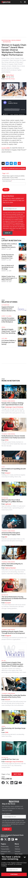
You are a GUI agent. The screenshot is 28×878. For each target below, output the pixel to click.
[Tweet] (15, 163)
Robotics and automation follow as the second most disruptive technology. (13, 539)
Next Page (17, 774)
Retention (7, 42)
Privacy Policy (18, 230)
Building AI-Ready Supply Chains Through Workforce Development (13, 632)
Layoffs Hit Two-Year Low (10, 759)
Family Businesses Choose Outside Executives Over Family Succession (8, 256)
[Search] (20, 1)
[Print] (3, 163)
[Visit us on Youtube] (20, 782)
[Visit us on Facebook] (3, 782)
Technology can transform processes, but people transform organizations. (14, 638)
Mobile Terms (6, 230)
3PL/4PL (4, 660)
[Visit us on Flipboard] (16, 782)
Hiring (3, 327)
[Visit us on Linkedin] (11, 782)
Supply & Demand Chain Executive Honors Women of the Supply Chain (9, 309)
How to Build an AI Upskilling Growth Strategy (8, 267)
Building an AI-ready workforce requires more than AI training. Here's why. (13, 475)
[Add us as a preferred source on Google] (19, 163)
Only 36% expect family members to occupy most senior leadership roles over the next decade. (14, 444)
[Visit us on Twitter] (7, 782)
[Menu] (24, 1)
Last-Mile (4, 338)
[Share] (7, 163)
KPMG (6, 440)
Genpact (7, 473)
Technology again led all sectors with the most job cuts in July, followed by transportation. (14, 765)
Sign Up (7, 233)
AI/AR (3, 466)
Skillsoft (7, 699)
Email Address (7, 205)
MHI (6, 537)
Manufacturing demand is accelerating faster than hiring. (13, 735)
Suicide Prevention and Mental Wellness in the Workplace (8, 320)
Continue (14, 874)
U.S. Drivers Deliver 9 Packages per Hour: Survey (9, 342)
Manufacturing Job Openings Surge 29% (13, 729)
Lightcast (8, 504)
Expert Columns (6, 316)
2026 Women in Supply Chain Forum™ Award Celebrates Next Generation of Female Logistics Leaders (12, 664)
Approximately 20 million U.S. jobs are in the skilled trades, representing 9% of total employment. (13, 508)
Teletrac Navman (10, 568)
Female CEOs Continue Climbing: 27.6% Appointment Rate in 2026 (9, 245)
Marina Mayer (10, 75)
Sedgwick (8, 635)
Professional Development (11, 40)
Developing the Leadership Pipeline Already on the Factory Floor (14, 696)
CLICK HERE (6, 148)
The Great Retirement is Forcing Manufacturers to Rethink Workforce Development (14, 598)
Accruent (8, 602)
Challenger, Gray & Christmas (14, 407)
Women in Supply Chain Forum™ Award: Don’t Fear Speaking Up (9, 331)
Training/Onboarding (8, 401)
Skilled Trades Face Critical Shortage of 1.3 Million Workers (9, 278)
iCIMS (6, 732)
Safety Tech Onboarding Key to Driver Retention (12, 564)
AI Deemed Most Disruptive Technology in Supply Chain (11, 533)
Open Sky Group (10, 78)
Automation (5, 304)
